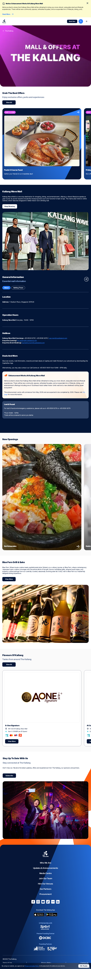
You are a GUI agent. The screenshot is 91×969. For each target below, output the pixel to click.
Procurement (45, 894)
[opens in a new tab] (39, 915)
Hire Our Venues (45, 884)
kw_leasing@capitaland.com (27, 340)
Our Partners (45, 889)
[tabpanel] (45, 359)
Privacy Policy (46, 963)
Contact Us (84, 963)
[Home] (45, 854)
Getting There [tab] (18, 288)
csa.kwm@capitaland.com (58, 338)
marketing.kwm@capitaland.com (33, 343)
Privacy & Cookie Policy (32, 966)
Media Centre (45, 873)
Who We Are (45, 863)
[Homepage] (4, 21)
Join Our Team (45, 878)
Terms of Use (7, 963)
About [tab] (6, 288)
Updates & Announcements (45, 868)
